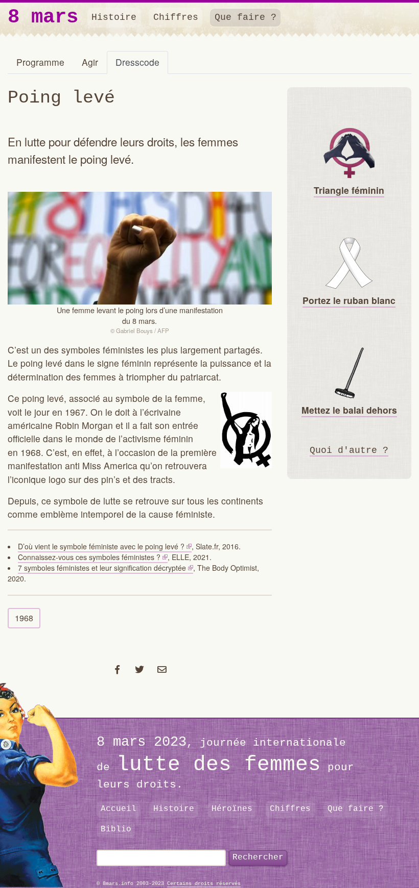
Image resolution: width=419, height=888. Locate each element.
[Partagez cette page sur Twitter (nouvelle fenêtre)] (140, 669)
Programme (40, 62)
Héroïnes (232, 809)
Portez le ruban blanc (348, 300)
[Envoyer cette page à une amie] (162, 669)
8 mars (43, 18)
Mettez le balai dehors (349, 409)
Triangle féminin (349, 190)
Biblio (116, 829)
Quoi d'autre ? (349, 450)
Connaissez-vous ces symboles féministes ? (89, 557)
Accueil (118, 809)
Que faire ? (245, 17)
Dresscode (137, 62)
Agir (90, 62)
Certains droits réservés (204, 883)
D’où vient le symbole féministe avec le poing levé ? (101, 546)
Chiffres (175, 17)
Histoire (113, 17)
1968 (24, 618)
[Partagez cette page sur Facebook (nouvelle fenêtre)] (117, 669)
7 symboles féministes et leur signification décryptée (102, 568)
